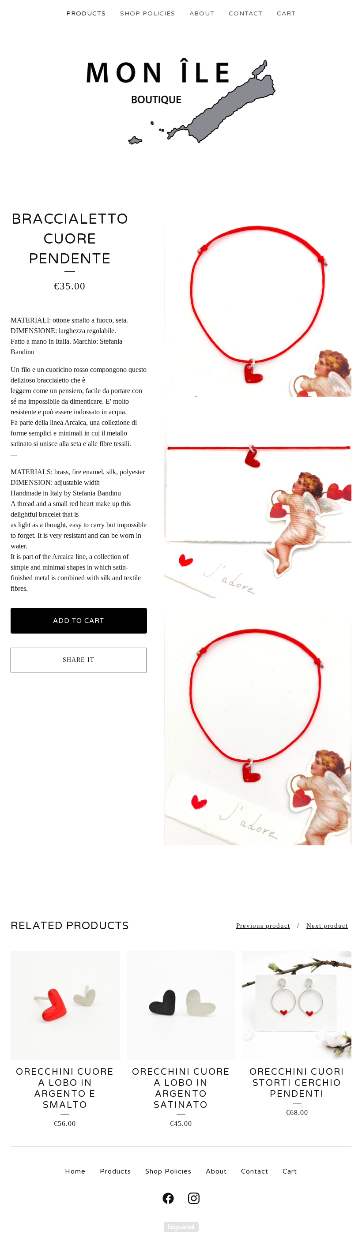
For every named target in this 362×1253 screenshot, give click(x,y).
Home (75, 1171)
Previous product (263, 925)
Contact (246, 13)
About (202, 13)
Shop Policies (147, 13)
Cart (286, 13)
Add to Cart (78, 621)
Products (86, 13)
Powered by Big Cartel (181, 1227)
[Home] (181, 102)
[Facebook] (168, 1198)
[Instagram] (194, 1198)
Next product (327, 925)
